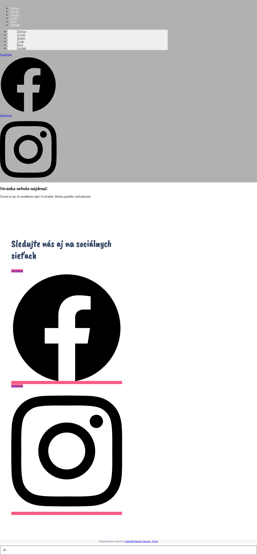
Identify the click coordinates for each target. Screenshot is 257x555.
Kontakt (21, 48)
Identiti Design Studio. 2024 (141, 541)
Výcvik (14, 11)
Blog (13, 21)
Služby (14, 14)
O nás (13, 18)
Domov (15, 8)
